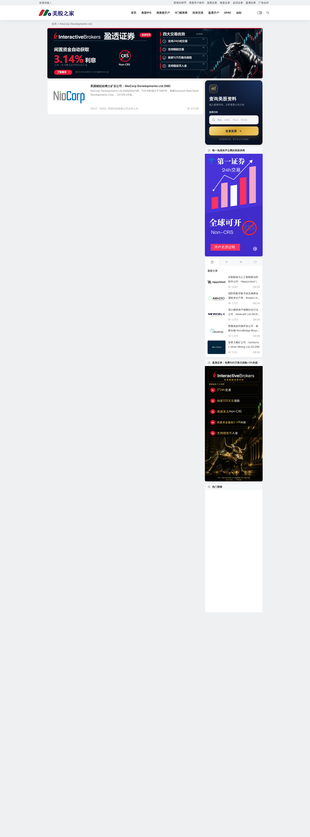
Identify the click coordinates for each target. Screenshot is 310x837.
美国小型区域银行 (244, 602)
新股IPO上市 (218, 500)
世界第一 (251, 586)
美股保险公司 (216, 553)
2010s (213, 516)
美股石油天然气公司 (219, 607)
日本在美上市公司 (219, 602)
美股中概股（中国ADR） (225, 559)
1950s (238, 586)
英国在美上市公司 (241, 500)
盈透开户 (213, 12)
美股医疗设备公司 (245, 570)
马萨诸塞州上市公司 (221, 564)
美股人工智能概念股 (221, 597)
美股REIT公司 (245, 548)
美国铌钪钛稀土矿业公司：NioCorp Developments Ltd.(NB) (130, 86)
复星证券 (212, 2)
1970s (212, 543)
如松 (239, 12)
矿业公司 (58, 87)
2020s (247, 511)
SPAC (227, 12)
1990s (242, 597)
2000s (227, 505)
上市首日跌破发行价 (231, 543)
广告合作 (264, 2)
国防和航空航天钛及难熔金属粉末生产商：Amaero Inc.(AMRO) (244, 298)
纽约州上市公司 (246, 538)
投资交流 (197, 12)
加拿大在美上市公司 (221, 522)
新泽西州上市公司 (218, 580)
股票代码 (213, 112)
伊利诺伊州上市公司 (219, 586)
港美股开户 (163, 12)
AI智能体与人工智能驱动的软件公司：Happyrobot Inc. (243, 281)
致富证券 (225, 2)
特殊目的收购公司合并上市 (123, 108)
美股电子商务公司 (229, 532)
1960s (212, 532)
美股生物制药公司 (221, 548)
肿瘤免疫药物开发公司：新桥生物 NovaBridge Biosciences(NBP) (243, 330)
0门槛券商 (181, 12)
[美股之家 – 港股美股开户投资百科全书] (56, 12)
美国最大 (213, 505)
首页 (133, 12)
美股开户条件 (196, 2)
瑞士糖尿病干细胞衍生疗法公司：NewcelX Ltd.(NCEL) (243, 314)
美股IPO (146, 12)
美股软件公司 (230, 511)
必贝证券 (238, 2)
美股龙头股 (217, 495)
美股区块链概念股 (248, 527)
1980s (103, 108)
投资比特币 (180, 2)
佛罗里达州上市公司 (220, 538)
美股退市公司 (241, 581)
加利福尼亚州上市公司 (224, 592)
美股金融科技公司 (219, 570)
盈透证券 (251, 2)
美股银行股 (242, 505)
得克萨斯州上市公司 (221, 527)
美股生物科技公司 (241, 495)
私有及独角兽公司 (236, 516)
